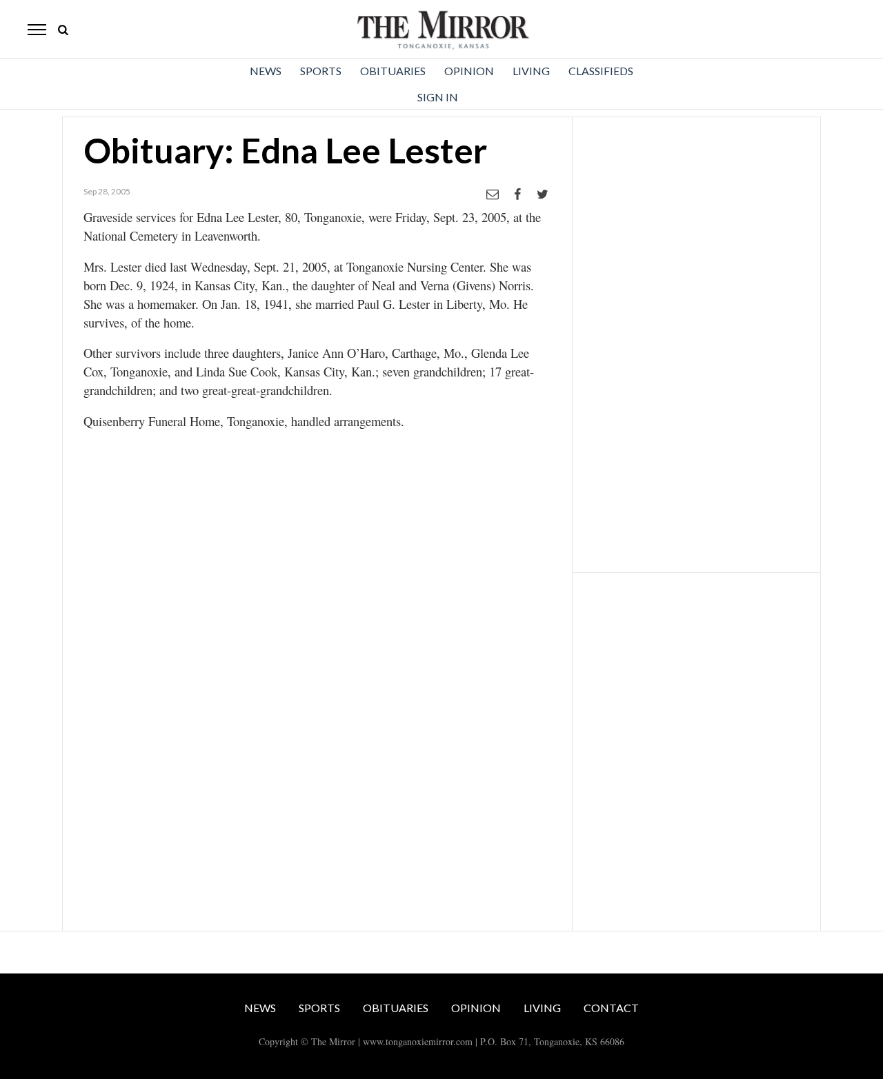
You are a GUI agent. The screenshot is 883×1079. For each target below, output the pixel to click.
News (265, 70)
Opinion (469, 70)
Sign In (437, 96)
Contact (611, 1007)
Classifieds (600, 70)
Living (531, 70)
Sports (320, 70)
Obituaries (393, 70)
